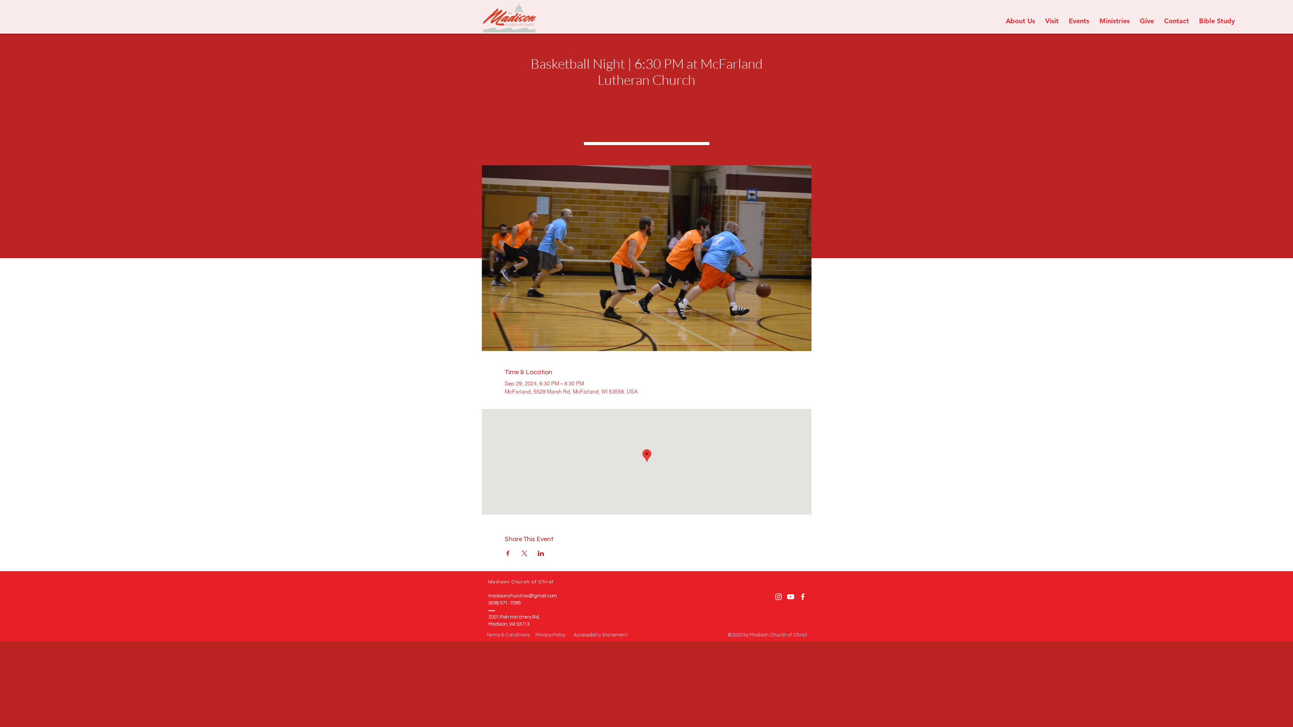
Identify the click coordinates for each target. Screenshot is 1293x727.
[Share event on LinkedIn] (541, 553)
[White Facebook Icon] (802, 596)
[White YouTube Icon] (790, 596)
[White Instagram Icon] (778, 596)
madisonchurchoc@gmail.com (522, 595)
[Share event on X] (524, 553)
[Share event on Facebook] (508, 553)
